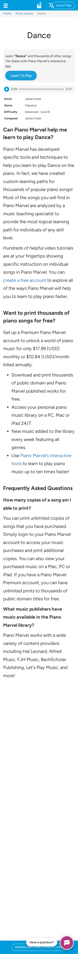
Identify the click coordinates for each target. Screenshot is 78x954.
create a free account (24, 280)
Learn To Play (21, 75)
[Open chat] (67, 943)
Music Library (24, 13)
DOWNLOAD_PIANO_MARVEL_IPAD (39, 947)
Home (7, 13)
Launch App (63, 5)
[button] (5, 5)
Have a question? (42, 942)
